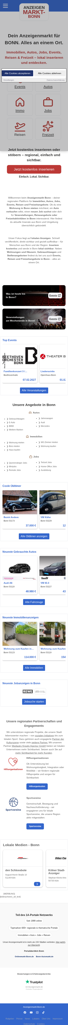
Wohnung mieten (16, 442)
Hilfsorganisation (37, 786)
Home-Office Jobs (49, 466)
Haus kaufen (14, 450)
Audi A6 (8, 583)
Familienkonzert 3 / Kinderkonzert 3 (14, 371)
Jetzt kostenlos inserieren (34, 169)
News (27, 1019)
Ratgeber (10, 1019)
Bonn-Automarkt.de (44, 957)
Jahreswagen (47, 418)
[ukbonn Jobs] (40, 691)
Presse (19, 1019)
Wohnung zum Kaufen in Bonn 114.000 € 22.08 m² (18, 649)
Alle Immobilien (34, 667)
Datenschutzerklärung (56, 80)
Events (53, 295)
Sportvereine (35, 826)
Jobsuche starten (34, 701)
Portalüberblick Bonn (34, 951)
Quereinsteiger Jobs (18, 463)
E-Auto (12, 422)
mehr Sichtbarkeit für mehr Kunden (33, 753)
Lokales (35, 1019)
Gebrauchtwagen (16, 419)
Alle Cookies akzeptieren (17, 73)
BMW (11, 426)
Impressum (58, 1019)
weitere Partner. (40, 742)
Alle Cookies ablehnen (49, 73)
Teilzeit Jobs (46, 462)
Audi (43, 422)
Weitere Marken (16, 430)
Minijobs (13, 466)
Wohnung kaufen (48, 446)
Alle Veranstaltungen (34, 390)
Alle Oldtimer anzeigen (34, 536)
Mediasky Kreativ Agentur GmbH (29, 746)
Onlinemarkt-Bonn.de (24, 957)
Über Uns (46, 1019)
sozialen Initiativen (44, 735)
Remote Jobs (15, 470)
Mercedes (45, 426)
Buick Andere (11, 517)
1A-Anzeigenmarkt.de (34, 987)
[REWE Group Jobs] (28, 691)
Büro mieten (14, 446)
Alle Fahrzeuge (34, 602)
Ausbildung (46, 470)
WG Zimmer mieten (49, 442)
